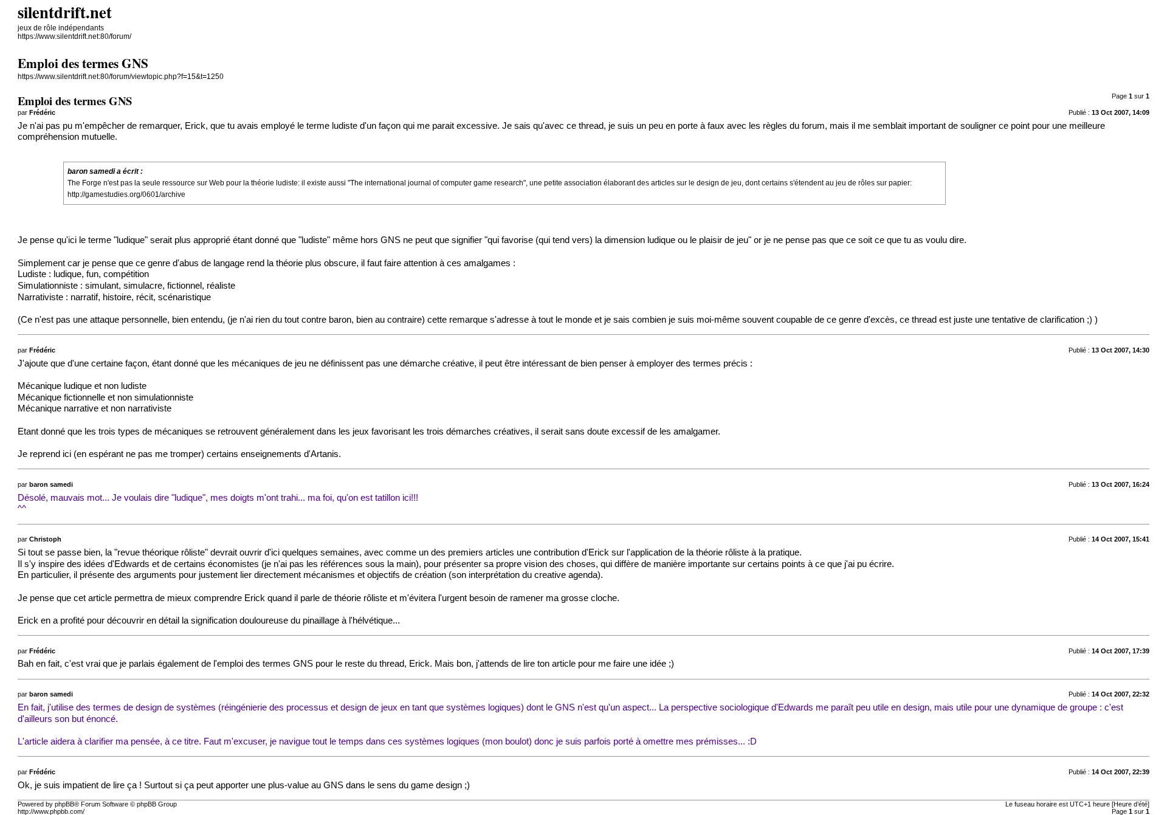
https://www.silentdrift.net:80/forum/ (74, 36)
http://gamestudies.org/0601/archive (126, 194)
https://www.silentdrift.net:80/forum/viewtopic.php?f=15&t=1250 (121, 76)
